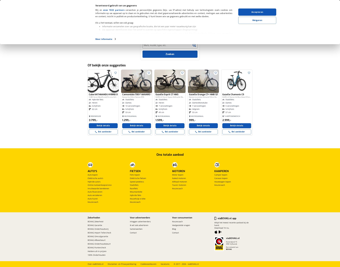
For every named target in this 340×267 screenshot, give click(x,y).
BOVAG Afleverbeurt (96, 240)
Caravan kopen (221, 178)
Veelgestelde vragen (181, 225)
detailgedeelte (197, 33)
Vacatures (165, 264)
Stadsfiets (134, 185)
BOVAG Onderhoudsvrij (98, 229)
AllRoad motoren (179, 181)
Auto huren (93, 198)
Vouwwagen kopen (222, 181)
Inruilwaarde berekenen (98, 188)
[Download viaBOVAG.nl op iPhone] (216, 232)
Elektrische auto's (95, 178)
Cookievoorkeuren (148, 264)
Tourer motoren (179, 185)
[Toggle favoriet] (115, 73)
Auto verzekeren (95, 195)
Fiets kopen (135, 175)
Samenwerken (136, 229)
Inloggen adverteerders (140, 221)
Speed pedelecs (137, 181)
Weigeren (257, 20)
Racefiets (134, 188)
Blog (174, 229)
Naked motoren (179, 178)
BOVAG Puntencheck (97, 247)
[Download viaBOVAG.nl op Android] (220, 232)
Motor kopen (177, 175)
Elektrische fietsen (138, 178)
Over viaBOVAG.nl (95, 264)
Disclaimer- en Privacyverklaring (122, 264)
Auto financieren (95, 192)
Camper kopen (220, 175)
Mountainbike (136, 192)
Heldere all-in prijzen (97, 251)
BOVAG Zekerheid (95, 221)
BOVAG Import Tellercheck (99, 232)
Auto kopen (93, 175)
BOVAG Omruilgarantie (98, 236)
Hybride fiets (135, 195)
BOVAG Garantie (95, 225)
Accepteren (257, 12)
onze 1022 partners (113, 10)
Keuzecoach (93, 202)
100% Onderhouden (97, 255)
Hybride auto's (94, 181)
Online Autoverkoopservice (100, 185)
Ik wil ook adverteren (139, 225)
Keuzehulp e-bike (137, 198)
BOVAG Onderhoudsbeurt (99, 244)
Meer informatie (103, 39)
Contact (133, 232)
